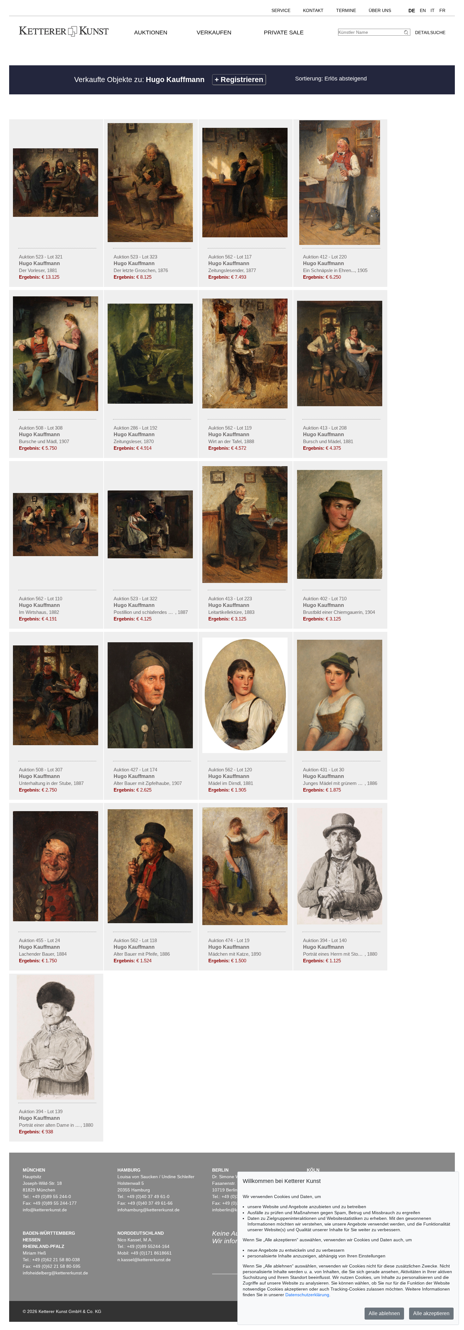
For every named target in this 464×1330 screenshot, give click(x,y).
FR (442, 10)
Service (280, 10)
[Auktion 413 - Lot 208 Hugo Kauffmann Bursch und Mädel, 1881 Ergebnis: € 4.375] (340, 404)
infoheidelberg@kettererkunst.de (55, 1272)
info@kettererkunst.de (45, 1209)
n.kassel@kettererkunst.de (144, 1259)
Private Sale (284, 32)
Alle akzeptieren (431, 1313)
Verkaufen (214, 32)
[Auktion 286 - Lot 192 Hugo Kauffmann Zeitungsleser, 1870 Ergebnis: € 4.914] (151, 402)
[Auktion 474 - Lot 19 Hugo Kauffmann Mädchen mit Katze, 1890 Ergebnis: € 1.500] (246, 923)
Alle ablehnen (384, 1313)
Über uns (380, 10)
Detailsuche (430, 32)
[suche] (407, 32)
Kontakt (313, 10)
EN (423, 10)
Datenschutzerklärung (307, 1294)
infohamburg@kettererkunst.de (148, 1209)
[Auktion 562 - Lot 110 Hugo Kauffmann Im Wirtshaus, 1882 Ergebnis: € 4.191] (56, 554)
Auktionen (150, 32)
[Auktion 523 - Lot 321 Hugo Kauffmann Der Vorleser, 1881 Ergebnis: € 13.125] (56, 215)
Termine (346, 10)
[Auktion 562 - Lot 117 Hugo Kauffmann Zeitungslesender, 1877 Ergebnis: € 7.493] (246, 235)
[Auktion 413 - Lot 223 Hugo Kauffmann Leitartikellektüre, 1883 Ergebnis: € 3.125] (246, 581)
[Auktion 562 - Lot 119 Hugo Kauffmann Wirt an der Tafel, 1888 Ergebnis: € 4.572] (246, 406)
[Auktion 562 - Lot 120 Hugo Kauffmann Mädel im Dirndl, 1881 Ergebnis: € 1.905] (246, 751)
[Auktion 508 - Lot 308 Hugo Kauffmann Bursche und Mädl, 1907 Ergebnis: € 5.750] (56, 409)
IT (433, 10)
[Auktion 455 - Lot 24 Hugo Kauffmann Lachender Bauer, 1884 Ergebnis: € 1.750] (56, 919)
